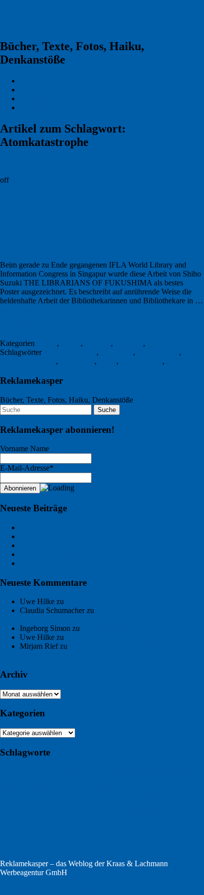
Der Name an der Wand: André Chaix (79, 563)
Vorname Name (24, 448)
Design (31, 785)
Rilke (98, 840)
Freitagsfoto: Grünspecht (58, 536)
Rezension (76, 840)
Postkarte (46, 840)
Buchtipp (182, 772)
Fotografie (24, 796)
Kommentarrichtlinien (54, 89)
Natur (6, 840)
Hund (82, 814)
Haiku (18, 811)
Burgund (10, 785)
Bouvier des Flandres (46, 773)
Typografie (164, 343)
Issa (177, 814)
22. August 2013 (26, 326)
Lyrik (173, 825)
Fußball (110, 798)
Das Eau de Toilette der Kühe (66, 554)
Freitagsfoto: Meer (110, 628)
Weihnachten (20, 853)
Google (175, 798)
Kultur (71, 343)
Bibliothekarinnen (28, 361)
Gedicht (154, 798)
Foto (177, 783)
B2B (7, 773)
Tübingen (144, 837)
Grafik (47, 343)
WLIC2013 (184, 361)
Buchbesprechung (131, 773)
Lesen (124, 825)
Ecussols (53, 785)
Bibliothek (117, 352)
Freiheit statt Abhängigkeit (107, 637)
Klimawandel (31, 826)
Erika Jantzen (110, 785)
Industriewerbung (149, 814)
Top (6, 881)
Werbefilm (54, 854)
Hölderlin (110, 813)
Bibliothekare (158, 352)
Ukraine (182, 840)
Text (111, 840)
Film (161, 785)
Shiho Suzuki (141, 361)
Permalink (16, 163)
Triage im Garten (46, 545)
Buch (87, 773)
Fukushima (77, 361)
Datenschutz (39, 107)
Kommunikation (71, 825)
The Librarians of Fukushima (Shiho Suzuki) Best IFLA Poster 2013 (101, 222)
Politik (22, 840)
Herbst (45, 814)
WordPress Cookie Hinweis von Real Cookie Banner (83, 890)
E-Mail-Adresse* (26, 468)
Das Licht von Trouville (57, 527)
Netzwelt (129, 343)
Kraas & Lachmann (50, 80)
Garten (131, 797)
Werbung (89, 852)
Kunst (105, 825)
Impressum (37, 98)
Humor (63, 814)
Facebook (141, 785)
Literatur (98, 343)
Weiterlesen (23, 309)
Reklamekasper (52, 19)
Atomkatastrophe (70, 352)
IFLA (107, 361)
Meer (193, 825)
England (80, 784)
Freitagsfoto (74, 796)
